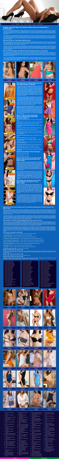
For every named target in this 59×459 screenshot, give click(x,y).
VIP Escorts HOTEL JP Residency (8, 451)
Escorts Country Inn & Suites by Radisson (47, 283)
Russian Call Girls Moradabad (45, 268)
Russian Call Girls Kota (44, 261)
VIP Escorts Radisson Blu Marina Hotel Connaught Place (37, 419)
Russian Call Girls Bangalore (9, 262)
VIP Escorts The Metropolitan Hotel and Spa (49, 431)
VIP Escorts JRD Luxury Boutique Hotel (22, 431)
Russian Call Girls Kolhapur (45, 280)
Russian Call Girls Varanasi (27, 266)
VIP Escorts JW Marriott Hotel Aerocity (23, 433)
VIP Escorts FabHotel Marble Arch (9, 422)
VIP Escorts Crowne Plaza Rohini (9, 415)
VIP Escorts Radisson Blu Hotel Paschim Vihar (37, 414)
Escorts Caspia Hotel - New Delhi (28, 284)
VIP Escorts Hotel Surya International (22, 415)
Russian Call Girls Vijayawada (27, 279)
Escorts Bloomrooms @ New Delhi (28, 283)
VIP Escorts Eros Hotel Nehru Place (10, 420)
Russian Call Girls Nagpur (9, 274)
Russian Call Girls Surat (8, 268)
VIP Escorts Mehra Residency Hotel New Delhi (23, 445)
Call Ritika (9, 80)
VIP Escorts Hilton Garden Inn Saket (10, 435)
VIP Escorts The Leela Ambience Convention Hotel (49, 424)
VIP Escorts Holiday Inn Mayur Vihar (10, 440)
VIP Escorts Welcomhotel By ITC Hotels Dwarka (49, 451)
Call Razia (36, 80)
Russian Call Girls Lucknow (9, 272)
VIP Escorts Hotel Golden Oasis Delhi (10, 446)
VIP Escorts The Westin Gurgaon (49, 443)
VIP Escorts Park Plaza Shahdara (22, 451)
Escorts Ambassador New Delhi (10, 284)
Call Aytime (23, 80)
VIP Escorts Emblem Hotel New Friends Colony (10, 418)
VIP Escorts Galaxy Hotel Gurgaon (9, 429)
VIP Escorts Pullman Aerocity (36, 412)
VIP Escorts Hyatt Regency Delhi (23, 422)
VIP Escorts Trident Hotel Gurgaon (49, 445)
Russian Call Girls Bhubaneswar (46, 274)
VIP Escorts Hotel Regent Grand (9, 455)
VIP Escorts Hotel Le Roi (9, 453)
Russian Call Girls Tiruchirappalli (46, 266)
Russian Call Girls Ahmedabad (10, 265)
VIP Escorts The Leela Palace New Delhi (49, 426)
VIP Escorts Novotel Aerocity (23, 446)
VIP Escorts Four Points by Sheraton (9, 427)
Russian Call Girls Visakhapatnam (10, 279)
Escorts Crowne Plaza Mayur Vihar (46, 285)
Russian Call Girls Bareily (45, 271)
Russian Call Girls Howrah (27, 273)
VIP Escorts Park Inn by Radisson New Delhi (22, 448)
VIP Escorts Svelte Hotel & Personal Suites (36, 442)
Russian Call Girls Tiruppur (45, 267)
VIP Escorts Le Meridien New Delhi (23, 439)
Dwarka (34, 24)
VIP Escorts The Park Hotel (49, 438)
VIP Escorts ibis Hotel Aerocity (23, 424)
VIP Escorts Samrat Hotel (36, 430)
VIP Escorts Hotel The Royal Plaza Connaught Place (23, 420)
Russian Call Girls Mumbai (9, 261)
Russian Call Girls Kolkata (9, 267)
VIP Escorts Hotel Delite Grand (10, 441)
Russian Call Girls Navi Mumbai (28, 271)
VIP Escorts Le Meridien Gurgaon (22, 437)
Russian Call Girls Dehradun (45, 279)
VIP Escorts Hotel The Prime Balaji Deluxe (23, 418)
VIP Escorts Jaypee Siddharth (23, 426)
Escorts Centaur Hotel (26, 285)
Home (13, 24)
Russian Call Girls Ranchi (27, 274)
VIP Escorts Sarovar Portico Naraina (36, 432)
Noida (26, 24)
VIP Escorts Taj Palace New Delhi (36, 449)
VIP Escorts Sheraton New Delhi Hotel (36, 438)
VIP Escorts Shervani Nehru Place (36, 440)
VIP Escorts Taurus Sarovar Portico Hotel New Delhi (36, 452)
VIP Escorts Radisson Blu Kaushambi (36, 417)
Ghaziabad (17, 24)
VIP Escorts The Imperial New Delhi (50, 419)
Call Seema (50, 80)
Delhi (22, 24)
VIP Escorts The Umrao (49, 440)
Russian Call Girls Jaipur (9, 271)
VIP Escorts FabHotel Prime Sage (9, 425)
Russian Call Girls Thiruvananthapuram (47, 265)
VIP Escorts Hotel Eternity (9, 444)
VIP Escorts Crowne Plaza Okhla (9, 413)
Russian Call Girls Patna (8, 280)
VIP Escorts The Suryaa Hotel (50, 439)
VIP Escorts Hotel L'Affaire (9, 452)
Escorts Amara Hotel (8, 283)
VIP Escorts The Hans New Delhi (49, 417)
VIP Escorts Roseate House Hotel (36, 428)
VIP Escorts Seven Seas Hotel (36, 433)
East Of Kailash (40, 24)
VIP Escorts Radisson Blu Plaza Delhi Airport (37, 424)
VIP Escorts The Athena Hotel (36, 454)
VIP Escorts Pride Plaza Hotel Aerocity (23, 454)
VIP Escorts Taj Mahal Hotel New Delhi (36, 447)
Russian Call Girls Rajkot (27, 265)
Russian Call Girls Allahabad (27, 272)
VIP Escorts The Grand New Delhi (49, 414)
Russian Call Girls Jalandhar (45, 273)
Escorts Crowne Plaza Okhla (45, 286)
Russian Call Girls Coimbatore (27, 278)
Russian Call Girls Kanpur (9, 273)
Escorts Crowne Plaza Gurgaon (46, 284)
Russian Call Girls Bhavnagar (45, 278)
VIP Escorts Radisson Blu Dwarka (36, 421)
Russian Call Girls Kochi (44, 277)
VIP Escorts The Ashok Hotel (36, 453)
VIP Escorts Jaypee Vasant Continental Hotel (23, 428)
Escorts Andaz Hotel (8, 285)
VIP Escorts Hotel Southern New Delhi (23, 413)
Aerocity (29, 24)
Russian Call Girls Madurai (27, 280)
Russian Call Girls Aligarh (45, 272)
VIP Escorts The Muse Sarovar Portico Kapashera (50, 433)
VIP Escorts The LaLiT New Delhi (49, 421)
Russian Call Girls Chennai (9, 266)
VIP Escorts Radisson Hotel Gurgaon (36, 426)
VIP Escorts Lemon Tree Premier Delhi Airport (22, 441)
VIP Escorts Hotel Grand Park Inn (10, 448)
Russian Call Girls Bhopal (9, 278)
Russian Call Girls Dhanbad (27, 268)
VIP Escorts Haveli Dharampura (10, 433)
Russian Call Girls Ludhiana (27, 262)
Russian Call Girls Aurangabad (28, 267)
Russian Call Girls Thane (9, 277)
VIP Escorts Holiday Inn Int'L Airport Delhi (9, 438)
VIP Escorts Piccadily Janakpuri (23, 452)
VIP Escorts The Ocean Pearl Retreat (49, 437)
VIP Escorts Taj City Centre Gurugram (36, 445)
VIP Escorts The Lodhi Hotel (49, 427)
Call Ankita (23, 328)
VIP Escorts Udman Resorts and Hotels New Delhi (49, 447)
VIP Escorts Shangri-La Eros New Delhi (36, 435)
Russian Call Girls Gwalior (27, 277)
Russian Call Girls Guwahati (45, 262)
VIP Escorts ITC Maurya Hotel (23, 425)
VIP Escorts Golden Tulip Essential (9, 432)
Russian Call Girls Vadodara (27, 261)
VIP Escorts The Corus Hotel (49, 412)
